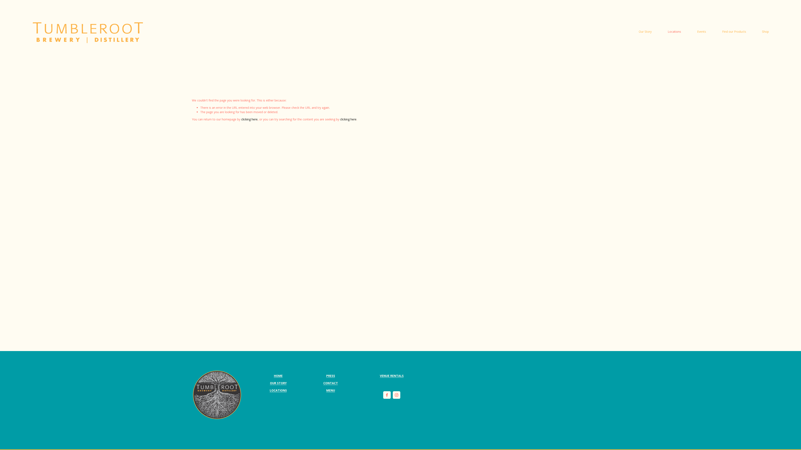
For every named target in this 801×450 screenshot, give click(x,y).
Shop (765, 32)
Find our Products (734, 32)
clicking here (249, 119)
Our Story (645, 32)
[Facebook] (387, 395)
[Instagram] (396, 395)
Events (701, 32)
